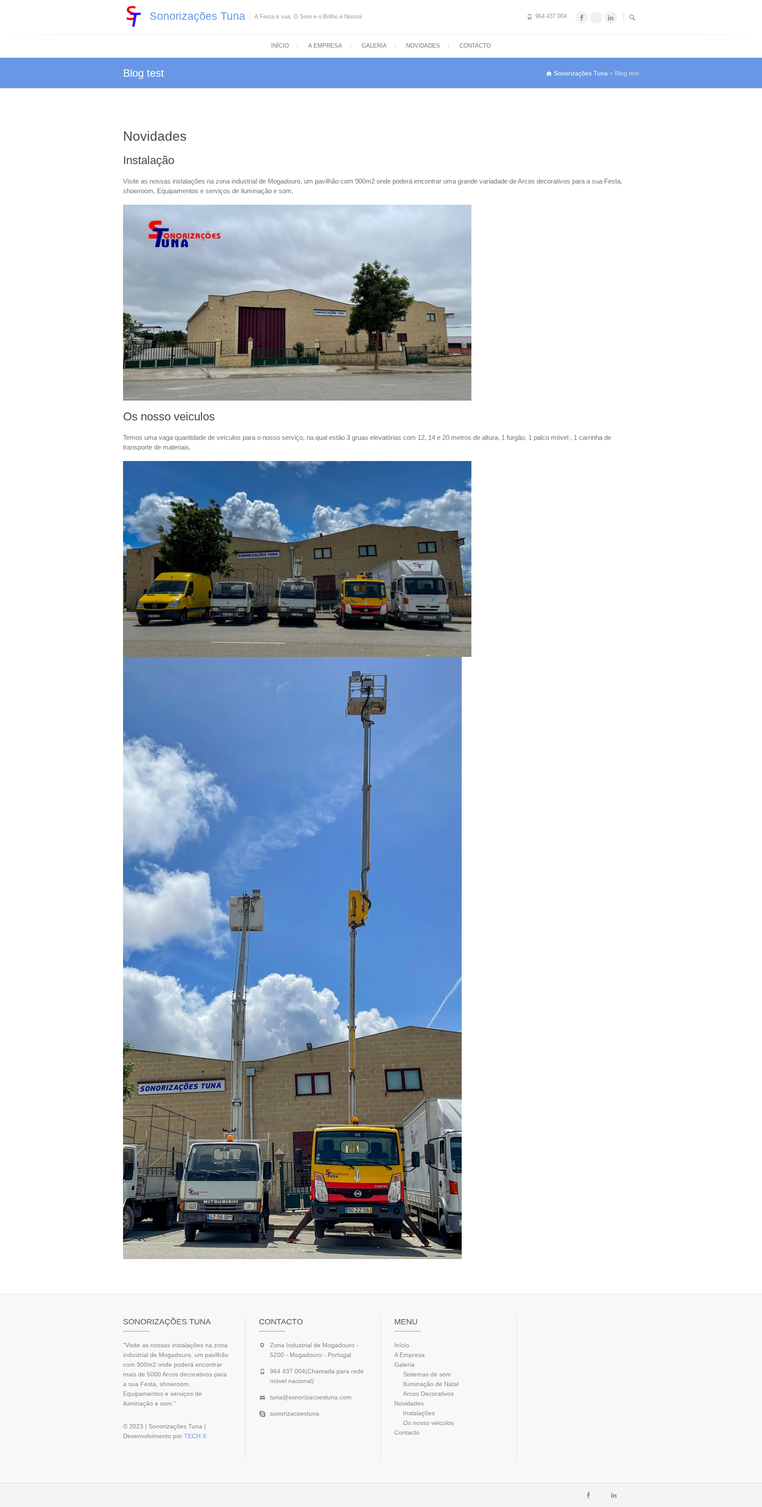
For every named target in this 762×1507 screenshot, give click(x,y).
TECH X (195, 1436)
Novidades (423, 45)
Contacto (475, 45)
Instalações (419, 1413)
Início (280, 45)
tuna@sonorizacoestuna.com (310, 1397)
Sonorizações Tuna (197, 16)
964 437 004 (551, 16)
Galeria (374, 45)
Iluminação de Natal (431, 1383)
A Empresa (325, 45)
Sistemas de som (427, 1374)
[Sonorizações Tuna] (135, 16)
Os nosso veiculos (428, 1422)
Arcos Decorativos (428, 1393)
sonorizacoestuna (294, 1413)
